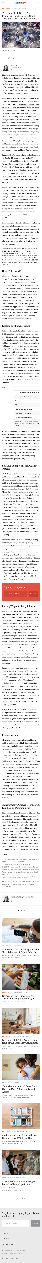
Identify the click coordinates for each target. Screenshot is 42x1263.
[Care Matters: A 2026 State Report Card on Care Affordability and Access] (21, 1067)
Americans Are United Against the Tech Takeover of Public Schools (20, 951)
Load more (21, 1199)
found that (34, 489)
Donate (5, 1233)
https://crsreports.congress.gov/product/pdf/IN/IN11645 (20, 877)
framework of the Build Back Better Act (20, 75)
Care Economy (15, 1082)
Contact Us (6, 1238)
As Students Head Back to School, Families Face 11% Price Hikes (20, 1136)
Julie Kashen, (22, 897)
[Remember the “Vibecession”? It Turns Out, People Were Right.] (21, 977)
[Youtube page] (7, 1258)
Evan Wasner (21, 1002)
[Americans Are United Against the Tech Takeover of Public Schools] (21, 930)
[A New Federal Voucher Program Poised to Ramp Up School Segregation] (21, 1162)
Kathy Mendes (13, 1097)
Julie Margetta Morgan (25, 955)
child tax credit (29, 881)
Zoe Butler (33, 1141)
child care (14, 884)
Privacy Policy (8, 1244)
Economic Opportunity (22, 992)
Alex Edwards (15, 957)
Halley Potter (19, 1190)
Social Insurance (20, 8)
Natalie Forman (7, 1143)
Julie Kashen (16, 65)
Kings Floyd (20, 1046)
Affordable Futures (21, 1036)
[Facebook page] (2, 1258)
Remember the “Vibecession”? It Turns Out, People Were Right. (19, 997)
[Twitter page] (12, 1258)
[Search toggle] (39, 2)
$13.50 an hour (28, 116)
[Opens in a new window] (11, 70)
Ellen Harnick (7, 1048)
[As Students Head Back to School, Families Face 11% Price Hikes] (21, 1116)
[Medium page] (17, 1258)
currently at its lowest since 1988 (14, 215)
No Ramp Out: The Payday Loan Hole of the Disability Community (20, 1041)
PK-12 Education (15, 946)
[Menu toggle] (3, 2)
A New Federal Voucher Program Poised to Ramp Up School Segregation (19, 1184)
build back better (14, 881)
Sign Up (33, 593)
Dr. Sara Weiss (30, 1046)
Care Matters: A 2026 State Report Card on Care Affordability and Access (20, 1089)
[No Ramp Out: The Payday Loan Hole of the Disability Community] (21, 1021)
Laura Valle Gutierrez (22, 1095)
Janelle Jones (22, 1143)
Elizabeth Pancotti (21, 1141)
